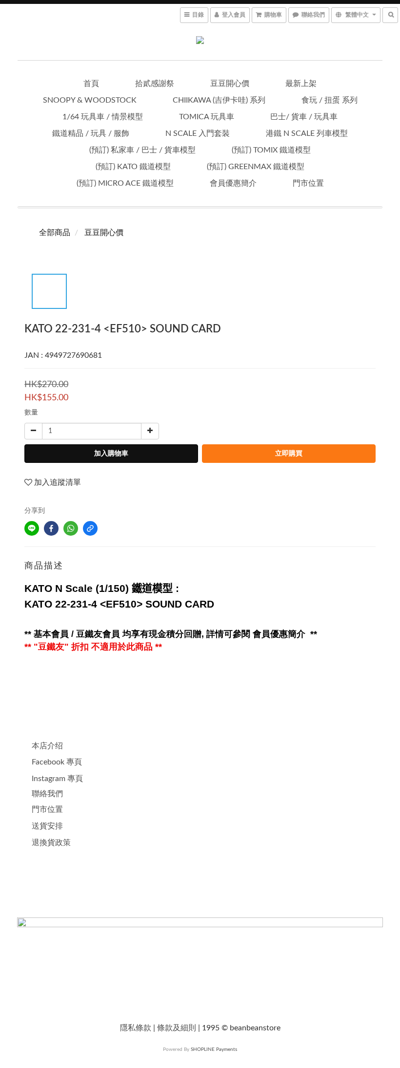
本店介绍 (47, 746)
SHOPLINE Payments (214, 1049)
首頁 (91, 83)
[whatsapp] (70, 528)
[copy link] (90, 528)
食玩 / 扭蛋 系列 (329, 100)
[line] (31, 528)
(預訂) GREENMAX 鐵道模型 (255, 167)
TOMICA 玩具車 (206, 117)
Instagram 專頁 (57, 779)
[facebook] (51, 528)
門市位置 (308, 183)
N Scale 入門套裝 (197, 133)
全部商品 (54, 233)
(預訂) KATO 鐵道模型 (133, 167)
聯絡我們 (47, 794)
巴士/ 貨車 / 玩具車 (304, 117)
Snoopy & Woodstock (90, 100)
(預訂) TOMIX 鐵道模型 (271, 150)
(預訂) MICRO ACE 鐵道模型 (125, 183)
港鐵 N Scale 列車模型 (307, 133)
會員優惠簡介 (233, 183)
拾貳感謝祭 (154, 83)
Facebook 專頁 (57, 762)
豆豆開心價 (229, 83)
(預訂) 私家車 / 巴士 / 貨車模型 (142, 150)
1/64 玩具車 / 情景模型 (102, 117)
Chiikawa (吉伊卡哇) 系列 (219, 100)
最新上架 (301, 83)
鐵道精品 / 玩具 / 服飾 (90, 133)
